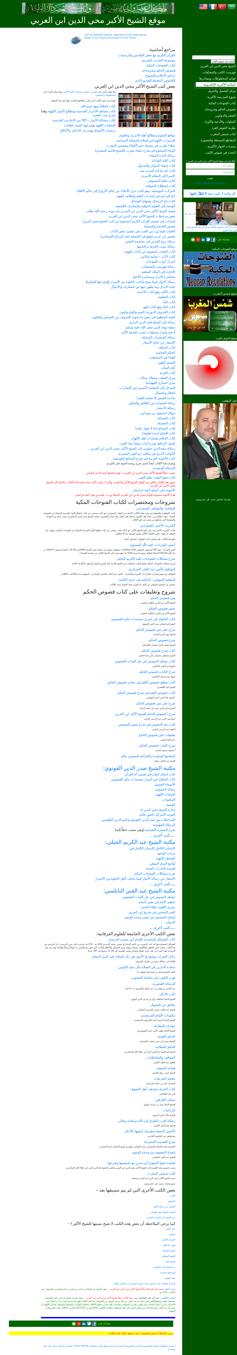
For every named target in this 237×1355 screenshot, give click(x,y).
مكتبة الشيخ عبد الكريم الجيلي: (140, 841)
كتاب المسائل (166, 418)
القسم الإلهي (166, 362)
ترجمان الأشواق (104, 130)
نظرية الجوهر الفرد (224, 128)
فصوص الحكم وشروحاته (220, 109)
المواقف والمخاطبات (161, 1057)
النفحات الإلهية (165, 794)
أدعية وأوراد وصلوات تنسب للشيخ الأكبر (148, 332)
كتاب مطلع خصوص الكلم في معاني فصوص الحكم (141, 682)
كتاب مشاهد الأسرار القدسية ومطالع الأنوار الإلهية (81, 111)
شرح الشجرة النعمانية (160, 830)
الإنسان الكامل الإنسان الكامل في (152, 848)
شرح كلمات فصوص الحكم (157, 745)
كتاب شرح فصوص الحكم (158, 651)
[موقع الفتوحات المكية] (210, 269)
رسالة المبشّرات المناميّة (158, 337)
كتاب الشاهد (167, 347)
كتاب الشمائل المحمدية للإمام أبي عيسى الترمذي (141, 939)
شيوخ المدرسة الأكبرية (221, 97)
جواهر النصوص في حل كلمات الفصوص (148, 897)
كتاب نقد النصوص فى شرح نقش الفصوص (146, 724)
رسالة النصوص (165, 789)
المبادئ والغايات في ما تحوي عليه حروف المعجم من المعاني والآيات (144, 1283)
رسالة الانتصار (165, 408)
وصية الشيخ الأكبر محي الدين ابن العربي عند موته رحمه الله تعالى (130, 211)
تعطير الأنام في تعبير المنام (157, 902)
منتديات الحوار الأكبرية (222, 146)
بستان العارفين (165, 1100)
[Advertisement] (210, 31)
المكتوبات (168, 799)
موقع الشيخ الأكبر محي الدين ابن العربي (98, 20)
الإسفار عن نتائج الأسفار (159, 342)
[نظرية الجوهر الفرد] (210, 367)
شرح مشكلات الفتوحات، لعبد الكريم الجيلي (146, 559)
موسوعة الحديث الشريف (158, 60)
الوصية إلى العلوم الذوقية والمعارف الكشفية (145, 206)
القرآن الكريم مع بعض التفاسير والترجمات (146, 55)
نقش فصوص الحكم (162, 608)
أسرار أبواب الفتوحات (160, 261)
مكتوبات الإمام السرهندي (158, 1015)
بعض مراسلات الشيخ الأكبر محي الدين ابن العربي (141, 216)
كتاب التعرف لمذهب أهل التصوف (152, 1089)
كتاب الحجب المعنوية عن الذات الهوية (149, 251)
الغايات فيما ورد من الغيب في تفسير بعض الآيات (142, 231)
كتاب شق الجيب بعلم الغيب (156, 477)
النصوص (171, 1201)
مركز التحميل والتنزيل (222, 90)
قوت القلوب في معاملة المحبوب (153, 978)
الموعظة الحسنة (167, 1272)
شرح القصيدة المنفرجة (159, 1142)
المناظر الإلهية (165, 858)
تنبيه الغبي (170, 1228)
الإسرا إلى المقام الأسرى (158, 176)
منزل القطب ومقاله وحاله (157, 378)
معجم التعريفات (164, 1078)
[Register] (221, 183)
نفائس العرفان (168, 1250)
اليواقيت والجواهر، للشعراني (155, 508)
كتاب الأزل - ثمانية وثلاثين (158, 256)
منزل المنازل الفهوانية (160, 383)
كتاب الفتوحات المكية (222, 103)
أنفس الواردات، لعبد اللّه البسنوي (152, 545)
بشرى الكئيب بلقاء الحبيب (157, 907)
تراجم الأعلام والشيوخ (160, 75)
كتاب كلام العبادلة (163, 160)
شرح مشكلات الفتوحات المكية (154, 873)
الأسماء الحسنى (164, 784)
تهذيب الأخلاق (169, 1245)
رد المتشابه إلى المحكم (164, 1267)
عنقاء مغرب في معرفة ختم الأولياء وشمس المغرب (140, 145)
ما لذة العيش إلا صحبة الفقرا (156, 398)
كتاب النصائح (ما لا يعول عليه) (155, 428)
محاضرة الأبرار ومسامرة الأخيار (153, 277)
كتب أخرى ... (159, 835)
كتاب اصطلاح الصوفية (160, 186)
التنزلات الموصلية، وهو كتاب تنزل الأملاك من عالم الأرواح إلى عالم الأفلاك (125, 191)
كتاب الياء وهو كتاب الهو (159, 307)
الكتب (172, 1195)
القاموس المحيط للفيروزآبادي (155, 80)
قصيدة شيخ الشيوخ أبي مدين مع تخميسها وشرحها (141, 1163)
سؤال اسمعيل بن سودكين (157, 413)
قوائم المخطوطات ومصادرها (217, 78)
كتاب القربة (167, 373)
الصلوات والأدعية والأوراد (220, 121)
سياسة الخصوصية (151, 1345)
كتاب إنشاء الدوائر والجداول (156, 166)
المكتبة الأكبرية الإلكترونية (219, 84)
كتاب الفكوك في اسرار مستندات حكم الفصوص (143, 619)
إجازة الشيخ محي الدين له (157, 810)
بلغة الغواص (169, 1278)
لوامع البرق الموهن (162, 863)
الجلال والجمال (165, 393)
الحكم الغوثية (166, 1036)
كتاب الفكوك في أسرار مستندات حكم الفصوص (143, 779)
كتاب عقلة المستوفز (161, 181)
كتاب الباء (169, 302)
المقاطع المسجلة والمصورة (218, 140)
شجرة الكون (169, 1289)
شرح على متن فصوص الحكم (155, 630)
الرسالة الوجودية (164, 468)
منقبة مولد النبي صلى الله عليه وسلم (150, 327)
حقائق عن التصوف (162, 1005)
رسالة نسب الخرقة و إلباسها (156, 246)
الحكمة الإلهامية (168, 1297)
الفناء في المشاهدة (162, 357)
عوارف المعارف (164, 1026)
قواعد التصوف (165, 1068)
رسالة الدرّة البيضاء (162, 155)
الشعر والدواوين (225, 115)
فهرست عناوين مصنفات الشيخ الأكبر (80, 91)
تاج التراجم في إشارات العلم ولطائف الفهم (146, 196)
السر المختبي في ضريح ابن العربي (152, 912)
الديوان (170, 922)
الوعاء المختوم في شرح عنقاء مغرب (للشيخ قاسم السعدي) (135, 150)
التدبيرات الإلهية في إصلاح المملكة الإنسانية (146, 140)
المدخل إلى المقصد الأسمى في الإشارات (147, 388)
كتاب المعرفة (166, 423)
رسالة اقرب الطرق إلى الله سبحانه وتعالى (146, 1121)
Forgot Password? (204, 183)
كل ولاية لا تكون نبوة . (212, 193)
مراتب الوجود (166, 853)
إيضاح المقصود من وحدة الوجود (153, 1152)
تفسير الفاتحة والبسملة (159, 226)
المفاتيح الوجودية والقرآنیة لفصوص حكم (148, 756)
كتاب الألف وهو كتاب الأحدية (156, 292)
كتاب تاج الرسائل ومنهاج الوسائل (153, 201)
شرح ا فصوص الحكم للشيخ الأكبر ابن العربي (145, 714)
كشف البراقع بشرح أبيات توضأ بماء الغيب (147, 443)
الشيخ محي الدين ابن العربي (218, 66)
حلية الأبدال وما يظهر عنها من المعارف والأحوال (143, 287)
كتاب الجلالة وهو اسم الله (98, 106)
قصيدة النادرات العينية (160, 868)
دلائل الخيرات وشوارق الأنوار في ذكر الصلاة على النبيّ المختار (133, 956)
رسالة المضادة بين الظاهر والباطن (152, 403)
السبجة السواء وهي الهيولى (162, 1212)
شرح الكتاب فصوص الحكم (157, 672)
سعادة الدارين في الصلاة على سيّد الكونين (146, 967)
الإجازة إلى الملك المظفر (158, 272)
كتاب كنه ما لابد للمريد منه (157, 171)
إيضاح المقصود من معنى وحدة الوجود (149, 917)
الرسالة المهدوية (164, 825)
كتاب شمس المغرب (223, 134)
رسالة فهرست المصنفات (158, 267)
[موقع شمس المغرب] (210, 313)
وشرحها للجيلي (97, 282)
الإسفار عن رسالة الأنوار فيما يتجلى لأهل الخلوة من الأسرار (135, 878)
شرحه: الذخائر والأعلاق (75, 130)
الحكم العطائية (165, 1047)
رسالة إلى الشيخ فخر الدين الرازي (152, 322)
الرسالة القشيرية (163, 984)
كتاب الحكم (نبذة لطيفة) (158, 433)
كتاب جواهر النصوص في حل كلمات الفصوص (145, 661)
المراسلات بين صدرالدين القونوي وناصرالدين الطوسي (138, 820)
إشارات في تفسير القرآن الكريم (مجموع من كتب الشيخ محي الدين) (129, 221)
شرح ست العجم (104, 115)
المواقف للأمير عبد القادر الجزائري (152, 569)
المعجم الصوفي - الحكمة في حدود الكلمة (147, 580)
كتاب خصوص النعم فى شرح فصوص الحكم (146, 693)
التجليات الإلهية (105, 125)
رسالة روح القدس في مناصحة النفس (150, 241)
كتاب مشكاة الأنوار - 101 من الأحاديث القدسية (83, 120)
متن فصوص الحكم (162, 598)
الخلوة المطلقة (168, 1256)
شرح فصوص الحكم (162, 640)
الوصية (170, 804)
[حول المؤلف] (210, 441)
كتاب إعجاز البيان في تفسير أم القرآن (150, 774)
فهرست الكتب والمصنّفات (219, 72)
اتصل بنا (119, 1345)
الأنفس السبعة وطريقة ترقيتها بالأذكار (150, 1131)
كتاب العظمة (166, 297)
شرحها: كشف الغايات (78, 125)
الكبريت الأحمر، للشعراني (157, 525)
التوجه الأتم (170, 1261)
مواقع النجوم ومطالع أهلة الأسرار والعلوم (147, 135)
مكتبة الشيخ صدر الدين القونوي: (139, 768)
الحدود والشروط (132, 1345)
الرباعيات (169, 1110)
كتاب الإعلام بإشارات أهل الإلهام (153, 438)
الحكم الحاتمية (165, 352)
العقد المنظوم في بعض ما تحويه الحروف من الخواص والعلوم (134, 317)
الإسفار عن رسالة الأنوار (164, 1206)
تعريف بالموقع (167, 1345)
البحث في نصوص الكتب (223, 61)
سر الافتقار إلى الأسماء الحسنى (160, 1217)
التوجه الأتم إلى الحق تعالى (157, 815)
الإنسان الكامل (168, 1239)
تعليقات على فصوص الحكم (157, 735)
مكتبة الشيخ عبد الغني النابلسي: (139, 890)
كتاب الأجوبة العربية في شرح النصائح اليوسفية (144, 458)
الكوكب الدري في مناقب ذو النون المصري (146, 453)
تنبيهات (172, 1234)
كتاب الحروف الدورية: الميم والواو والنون (147, 312)
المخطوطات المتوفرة (105, 95)
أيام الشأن (168, 368)
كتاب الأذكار (167, 994)
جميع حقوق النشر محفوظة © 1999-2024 (94, 1345)
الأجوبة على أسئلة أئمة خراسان (154, 490)
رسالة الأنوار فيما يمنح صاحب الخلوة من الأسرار (142, 282)
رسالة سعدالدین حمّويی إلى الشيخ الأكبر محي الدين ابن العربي (132, 448)
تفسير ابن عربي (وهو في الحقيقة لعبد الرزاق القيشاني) (137, 236)
